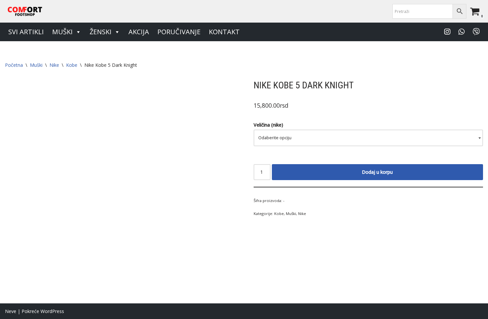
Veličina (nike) (268, 125)
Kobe (71, 65)
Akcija (138, 31)
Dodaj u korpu (377, 172)
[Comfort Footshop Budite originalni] (25, 11)
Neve (10, 311)
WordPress (52, 311)
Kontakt (224, 31)
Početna (14, 65)
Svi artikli (26, 31)
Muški (62, 31)
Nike (54, 65)
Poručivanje (179, 31)
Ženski (101, 31)
